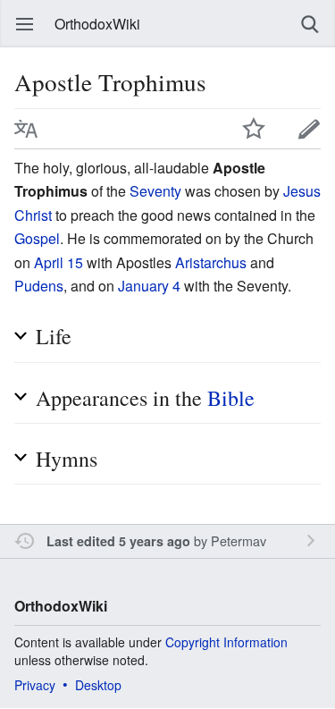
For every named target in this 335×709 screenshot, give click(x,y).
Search (310, 24)
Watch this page (253, 128)
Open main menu (25, 24)
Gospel (37, 238)
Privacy (34, 685)
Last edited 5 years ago (118, 541)
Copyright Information (226, 642)
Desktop (98, 685)
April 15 (58, 262)
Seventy (155, 191)
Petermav (238, 540)
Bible (231, 398)
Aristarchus (211, 262)
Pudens (38, 285)
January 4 (149, 285)
